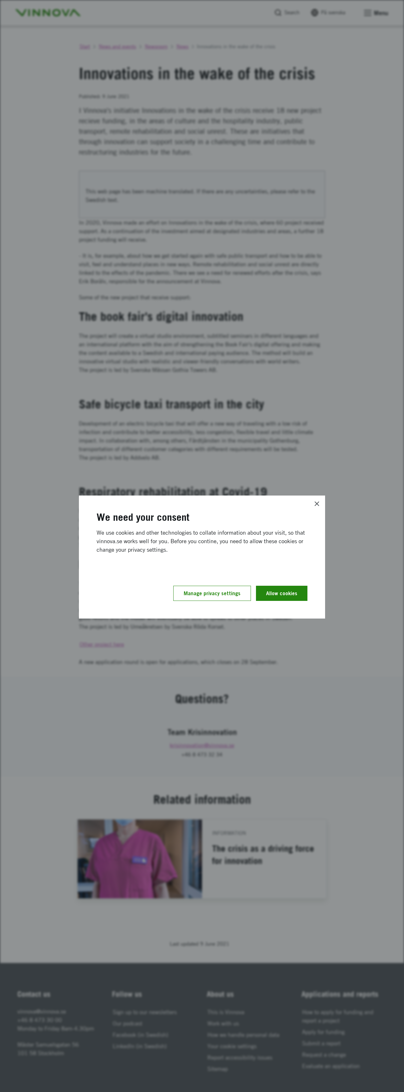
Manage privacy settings (212, 593)
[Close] (317, 504)
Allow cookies (281, 593)
